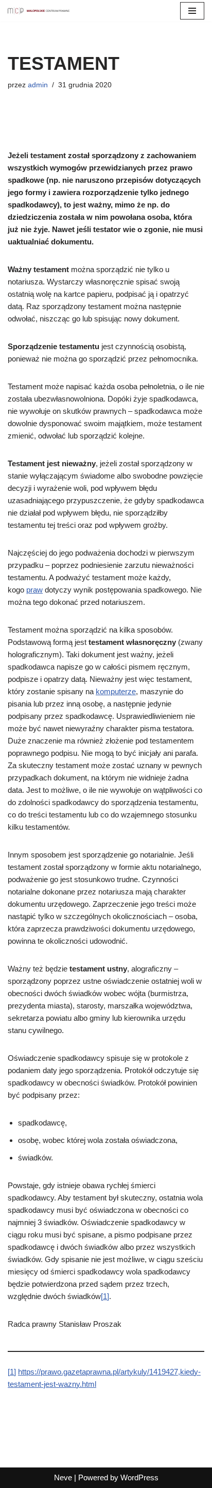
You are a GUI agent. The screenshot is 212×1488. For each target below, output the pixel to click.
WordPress (139, 1477)
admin (38, 85)
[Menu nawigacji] (192, 11)
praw (34, 589)
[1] (105, 1296)
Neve (63, 1477)
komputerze (116, 691)
